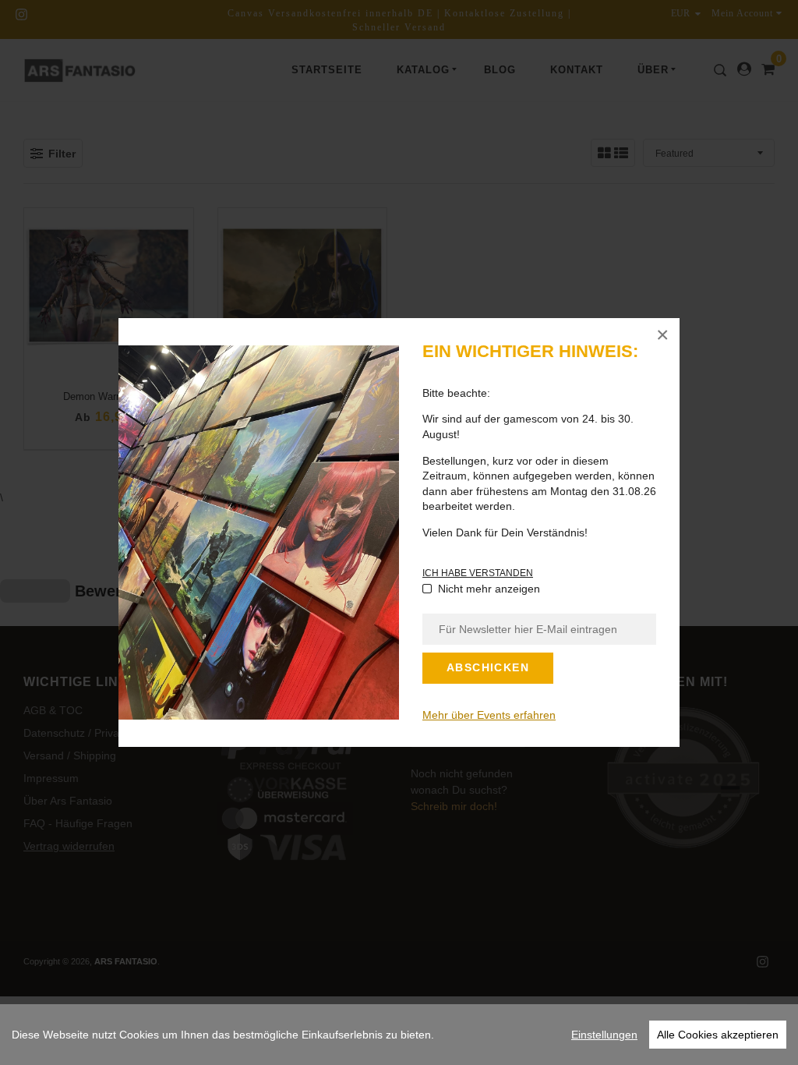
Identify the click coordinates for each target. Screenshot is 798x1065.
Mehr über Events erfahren (489, 715)
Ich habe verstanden (477, 573)
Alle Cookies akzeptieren (718, 1034)
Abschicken (488, 667)
